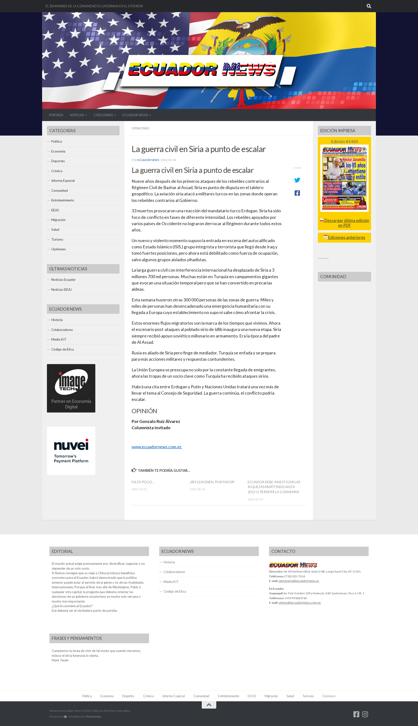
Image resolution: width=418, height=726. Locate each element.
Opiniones (140, 128)
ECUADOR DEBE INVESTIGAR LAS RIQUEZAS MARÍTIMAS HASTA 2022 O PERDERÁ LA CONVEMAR (274, 487)
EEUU (55, 210)
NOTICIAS (77, 115)
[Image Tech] (71, 411)
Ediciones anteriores (346, 237)
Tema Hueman (93, 716)
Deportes (58, 161)
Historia (57, 320)
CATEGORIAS (103, 115)
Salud (55, 229)
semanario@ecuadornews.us (298, 581)
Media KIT (59, 339)
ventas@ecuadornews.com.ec (299, 602)
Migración (58, 220)
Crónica (56, 171)
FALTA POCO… (143, 482)
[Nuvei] (71, 474)
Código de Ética (62, 349)
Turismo (57, 239)
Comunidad (59, 190)
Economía (58, 151)
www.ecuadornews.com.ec (157, 446)
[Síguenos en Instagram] (365, 714)
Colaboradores (62, 330)
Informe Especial (63, 181)
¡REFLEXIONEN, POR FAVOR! (212, 482)
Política (56, 141)
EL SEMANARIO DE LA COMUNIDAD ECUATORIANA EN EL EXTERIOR (94, 6)
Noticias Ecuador (63, 280)
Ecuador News (148, 159)
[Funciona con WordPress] (65, 716)
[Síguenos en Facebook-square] (356, 714)
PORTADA (56, 115)
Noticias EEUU (61, 289)
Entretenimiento (62, 200)
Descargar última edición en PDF (346, 223)
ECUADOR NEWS (135, 115)
